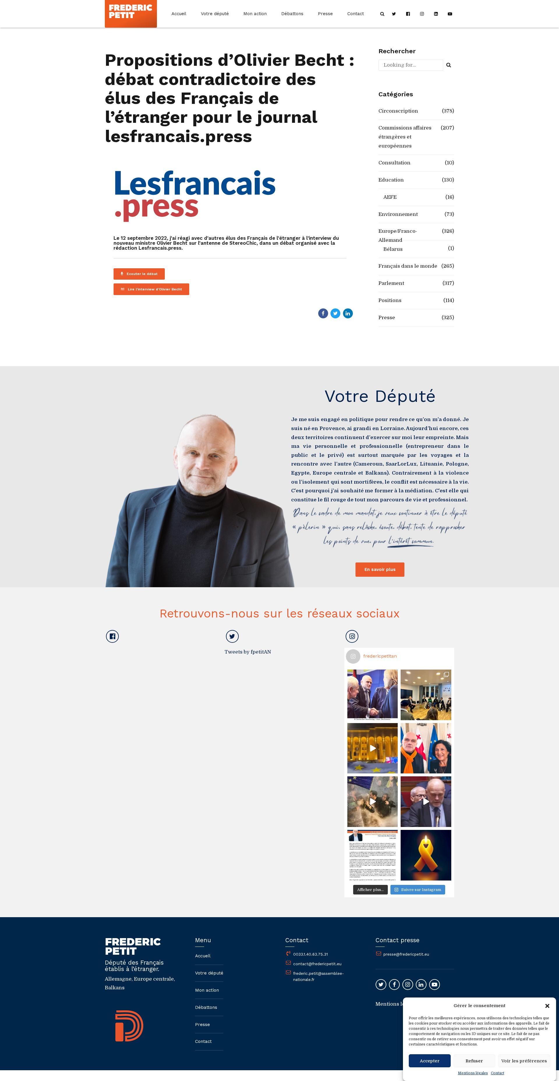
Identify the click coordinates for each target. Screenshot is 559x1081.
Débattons (292, 13)
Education (391, 180)
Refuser (474, 1061)
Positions (389, 300)
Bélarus (393, 249)
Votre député (215, 13)
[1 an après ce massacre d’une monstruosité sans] (426, 855)
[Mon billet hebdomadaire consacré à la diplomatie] (372, 855)
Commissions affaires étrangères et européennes (404, 136)
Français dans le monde (407, 266)
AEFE (390, 197)
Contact (497, 1073)
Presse (325, 13)
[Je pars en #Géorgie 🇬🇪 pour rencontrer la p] (372, 801)
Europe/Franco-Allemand (397, 235)
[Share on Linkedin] (348, 313)
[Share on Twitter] (335, 313)
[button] (547, 1006)
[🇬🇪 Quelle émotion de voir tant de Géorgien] (372, 748)
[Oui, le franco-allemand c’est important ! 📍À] (372, 695)
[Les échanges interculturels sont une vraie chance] (426, 695)
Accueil (178, 13)
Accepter (430, 1061)
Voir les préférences (524, 1061)
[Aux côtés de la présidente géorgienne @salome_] (426, 748)
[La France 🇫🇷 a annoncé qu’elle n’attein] (426, 801)
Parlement (391, 283)
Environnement (398, 214)
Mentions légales (473, 1073)
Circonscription (398, 111)
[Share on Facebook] (323, 313)
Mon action (255, 13)
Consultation (394, 163)
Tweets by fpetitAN (247, 652)
